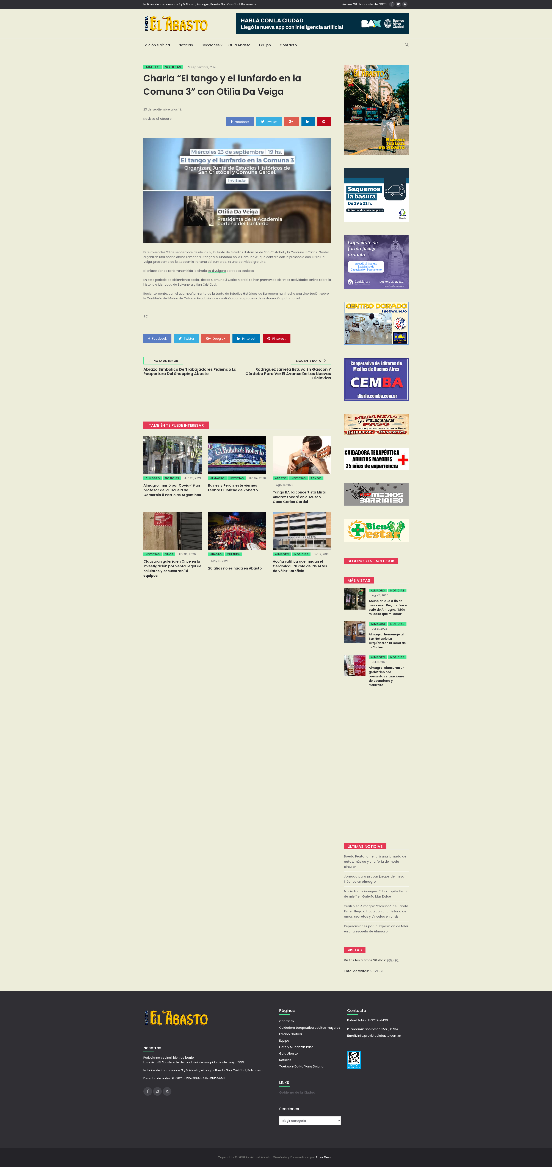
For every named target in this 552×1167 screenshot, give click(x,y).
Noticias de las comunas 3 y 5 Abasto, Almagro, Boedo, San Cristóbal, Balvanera (199, 4)
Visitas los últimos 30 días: (365, 960)
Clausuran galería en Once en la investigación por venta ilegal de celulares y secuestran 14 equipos (172, 568)
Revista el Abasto (157, 118)
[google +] (291, 121)
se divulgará (217, 271)
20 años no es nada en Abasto (235, 568)
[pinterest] (324, 121)
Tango (316, 478)
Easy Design (325, 1157)
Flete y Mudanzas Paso (296, 1047)
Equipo (265, 45)
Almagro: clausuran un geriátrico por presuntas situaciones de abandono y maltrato (387, 676)
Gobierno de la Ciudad (297, 1092)
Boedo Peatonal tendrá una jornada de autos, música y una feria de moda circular (375, 861)
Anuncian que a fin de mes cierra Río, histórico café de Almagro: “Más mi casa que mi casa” (388, 607)
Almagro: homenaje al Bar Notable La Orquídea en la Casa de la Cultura (387, 640)
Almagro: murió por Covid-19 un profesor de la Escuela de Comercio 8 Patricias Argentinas (172, 490)
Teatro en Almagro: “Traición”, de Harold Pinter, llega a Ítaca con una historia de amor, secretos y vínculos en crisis (376, 911)
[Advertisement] (376, 765)
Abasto (153, 67)
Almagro (153, 478)
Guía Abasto (239, 45)
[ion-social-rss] (405, 4)
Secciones (211, 45)
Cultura (233, 554)
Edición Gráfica (156, 45)
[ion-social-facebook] (392, 4)
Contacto (288, 45)
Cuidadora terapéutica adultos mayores (309, 1027)
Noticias (186, 45)
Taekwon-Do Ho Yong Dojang (301, 1066)
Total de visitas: (357, 971)
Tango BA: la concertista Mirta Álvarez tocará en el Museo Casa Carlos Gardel (299, 497)
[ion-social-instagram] (157, 1091)
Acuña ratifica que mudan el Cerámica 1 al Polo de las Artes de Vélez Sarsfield (300, 566)
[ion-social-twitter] (398, 4)
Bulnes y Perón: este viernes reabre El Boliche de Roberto (233, 488)
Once (169, 554)
